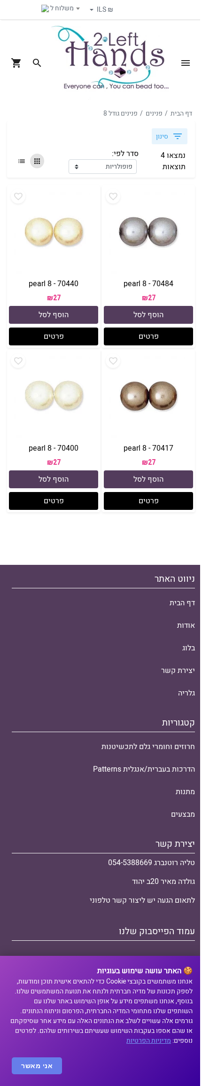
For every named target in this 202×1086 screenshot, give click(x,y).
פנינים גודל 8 (120, 113)
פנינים (154, 113)
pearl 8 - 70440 (53, 283)
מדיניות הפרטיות (148, 1041)
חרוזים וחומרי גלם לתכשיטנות (148, 746)
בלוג (188, 648)
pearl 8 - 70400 (53, 448)
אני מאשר (37, 1066)
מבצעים (183, 814)
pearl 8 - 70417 (148, 448)
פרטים (149, 337)
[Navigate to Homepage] (110, 63)
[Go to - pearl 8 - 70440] (53, 231)
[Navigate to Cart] (16, 63)
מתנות (185, 791)
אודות (186, 625)
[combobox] (46, 8)
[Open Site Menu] (185, 63)
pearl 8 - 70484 (148, 283)
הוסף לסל (148, 315)
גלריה (186, 693)
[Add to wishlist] (113, 196)
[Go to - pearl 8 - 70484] (148, 231)
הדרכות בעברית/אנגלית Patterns (144, 769)
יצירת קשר (178, 670)
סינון (162, 136)
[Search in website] (37, 63)
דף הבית (181, 113)
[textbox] (46, 8)
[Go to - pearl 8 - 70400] (53, 396)
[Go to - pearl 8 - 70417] (148, 396)
